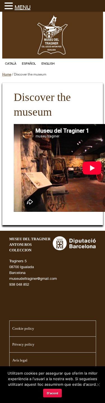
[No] (98, 384)
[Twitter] (77, 63)
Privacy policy (23, 344)
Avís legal (19, 360)
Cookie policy (23, 328)
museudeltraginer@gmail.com (33, 278)
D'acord (52, 393)
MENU (23, 7)
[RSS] (98, 63)
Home (6, 74)
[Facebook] (88, 63)
